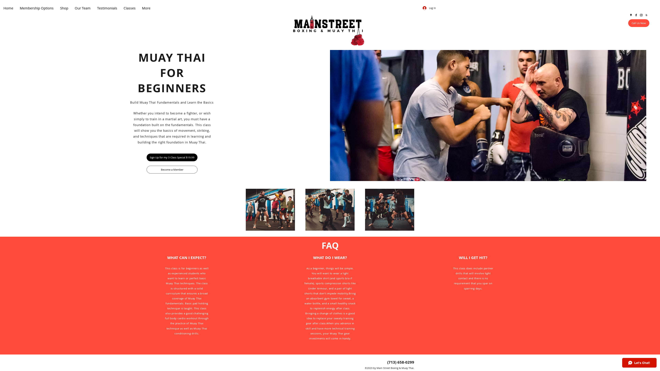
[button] (130, 8)
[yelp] (646, 15)
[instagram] (641, 15)
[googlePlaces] (631, 15)
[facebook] (636, 15)
